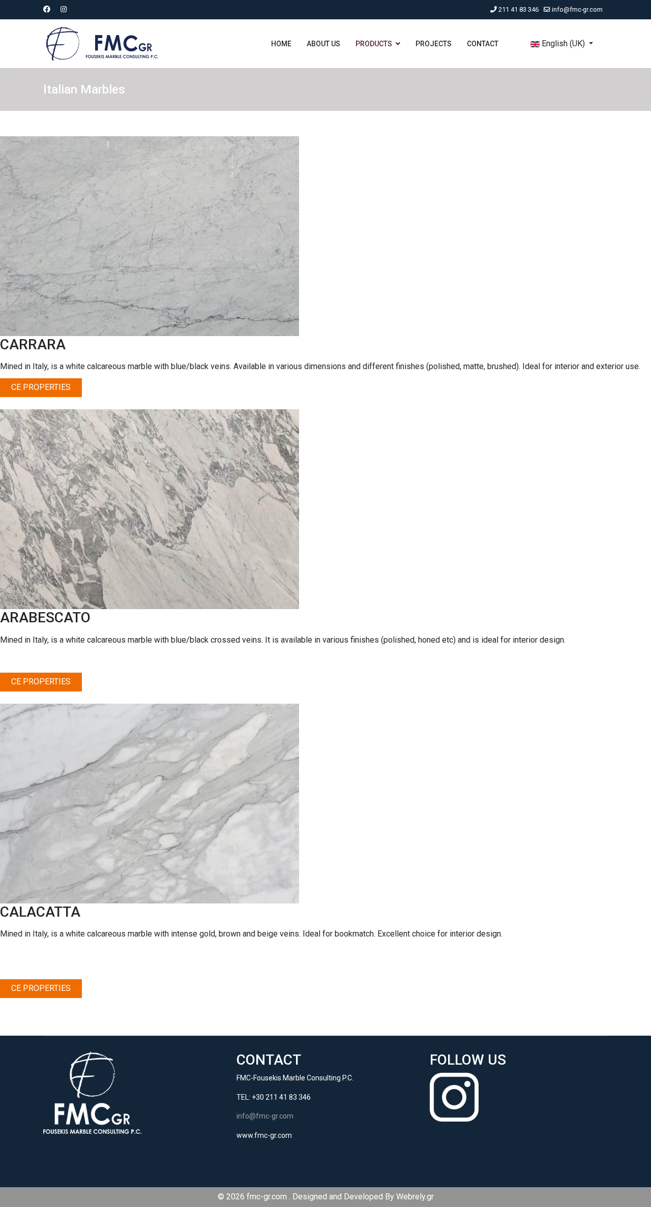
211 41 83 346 (518, 9)
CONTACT (482, 44)
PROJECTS (434, 44)
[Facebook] (46, 9)
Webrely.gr (415, 1196)
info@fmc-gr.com (577, 9)
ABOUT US (323, 44)
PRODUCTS (374, 44)
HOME (281, 44)
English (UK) (563, 43)
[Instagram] (64, 9)
